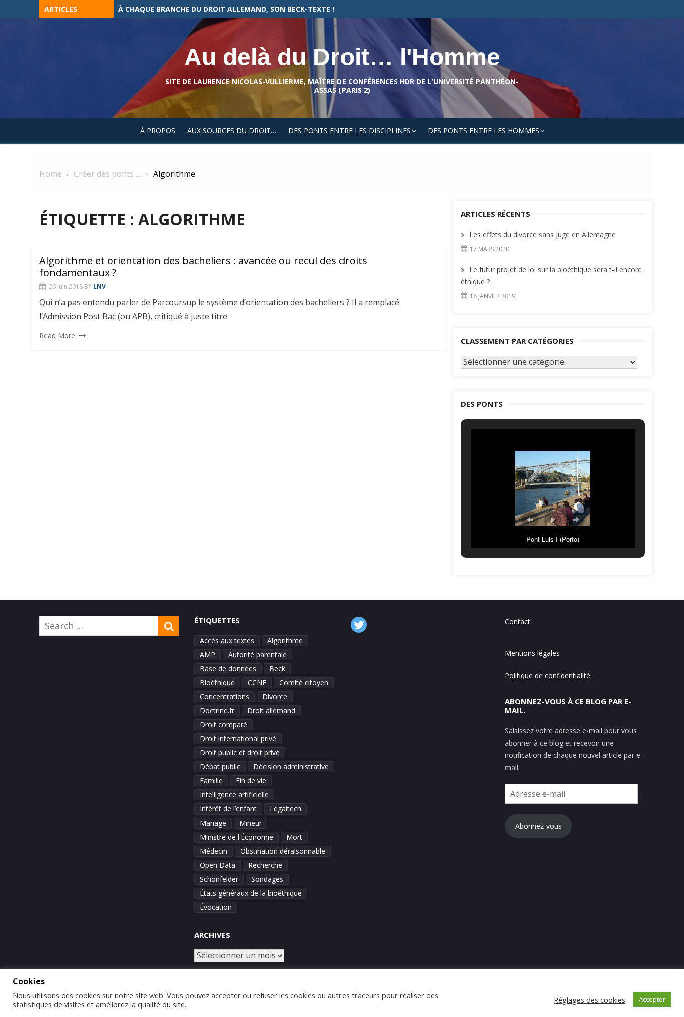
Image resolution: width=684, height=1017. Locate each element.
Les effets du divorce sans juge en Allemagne (207, 9)
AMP (207, 654)
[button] (530, 520)
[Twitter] (359, 625)
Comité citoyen (303, 682)
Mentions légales (532, 653)
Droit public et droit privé (240, 752)
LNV (99, 286)
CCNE (257, 682)
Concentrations (224, 696)
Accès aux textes (227, 640)
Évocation (216, 907)
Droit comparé (223, 724)
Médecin (213, 851)
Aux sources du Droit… (231, 130)
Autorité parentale (257, 654)
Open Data (217, 865)
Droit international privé (238, 738)
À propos (157, 130)
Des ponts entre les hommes (483, 130)
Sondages (267, 879)
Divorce (274, 696)
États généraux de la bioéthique (251, 893)
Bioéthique (217, 682)
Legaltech (285, 808)
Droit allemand (271, 710)
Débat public (220, 766)
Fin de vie (251, 780)
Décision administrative (291, 766)
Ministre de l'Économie (236, 837)
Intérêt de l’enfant (228, 808)
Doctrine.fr (217, 710)
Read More (57, 335)
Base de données (228, 668)
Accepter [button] (652, 999)
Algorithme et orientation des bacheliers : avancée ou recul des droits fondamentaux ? (203, 266)
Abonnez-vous (538, 826)
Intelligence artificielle (234, 794)
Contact (517, 621)
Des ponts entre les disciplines (349, 130)
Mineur (250, 823)
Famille (211, 780)
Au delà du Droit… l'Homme (342, 57)
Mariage (213, 823)
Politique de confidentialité (547, 675)
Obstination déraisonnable (282, 851)
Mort (294, 837)
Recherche (265, 865)
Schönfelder (219, 879)
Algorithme (285, 640)
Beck (277, 668)
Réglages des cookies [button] (589, 999)
